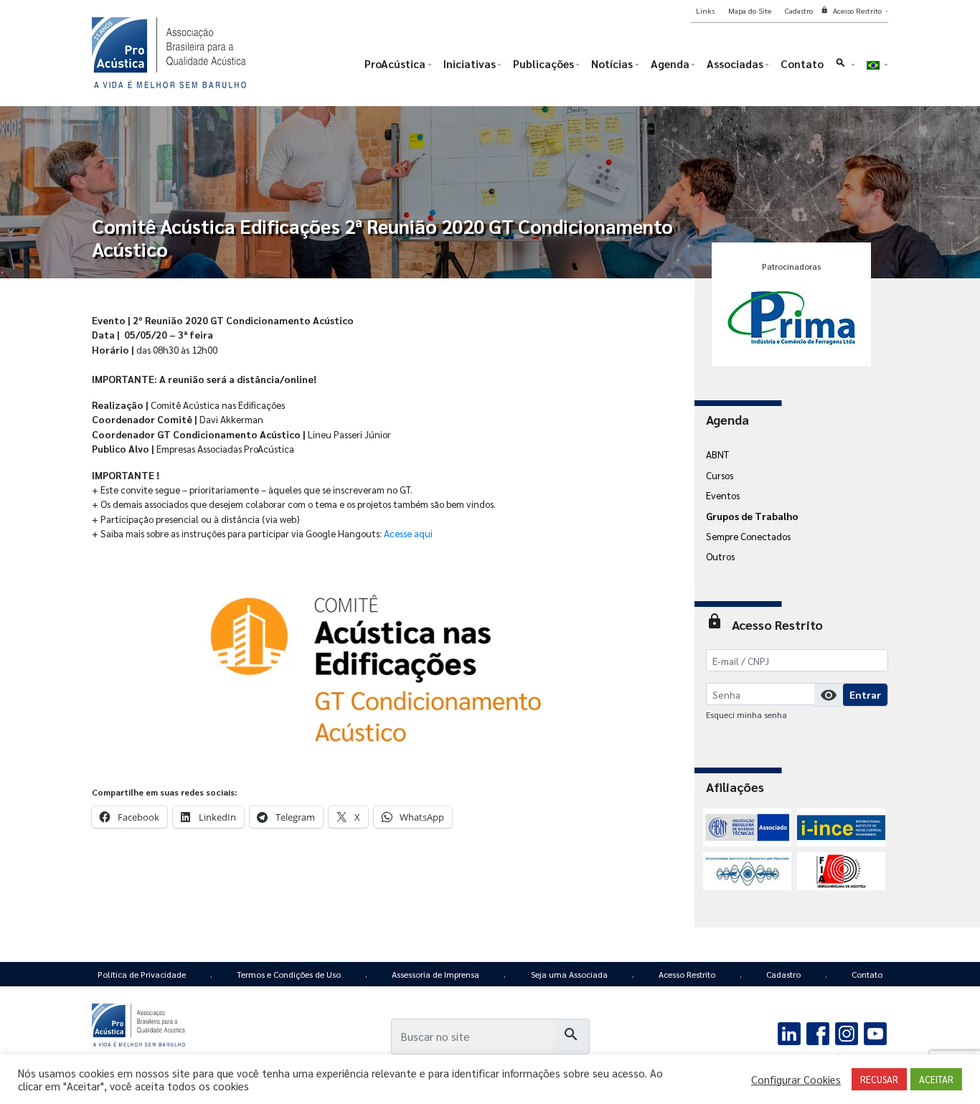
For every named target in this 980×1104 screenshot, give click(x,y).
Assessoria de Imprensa (435, 974)
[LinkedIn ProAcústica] (789, 1032)
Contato (867, 974)
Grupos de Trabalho (752, 515)
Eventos (723, 495)
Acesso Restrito (687, 974)
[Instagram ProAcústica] (846, 1032)
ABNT (717, 454)
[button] (844, 67)
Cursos (719, 474)
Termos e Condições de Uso (289, 974)
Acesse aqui (408, 533)
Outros (720, 555)
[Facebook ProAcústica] (818, 1032)
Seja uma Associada (569, 974)
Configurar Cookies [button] (796, 1079)
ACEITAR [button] (936, 1079)
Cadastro (783, 974)
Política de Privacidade (142, 974)
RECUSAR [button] (879, 1079)
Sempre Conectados (748, 535)
